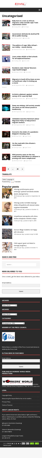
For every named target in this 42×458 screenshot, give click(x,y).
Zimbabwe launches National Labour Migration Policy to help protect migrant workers (25, 120)
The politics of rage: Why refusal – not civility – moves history (25, 46)
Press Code (13, 349)
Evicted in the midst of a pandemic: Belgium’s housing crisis (25, 133)
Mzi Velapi (26, 27)
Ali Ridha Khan (31, 49)
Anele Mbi (27, 38)
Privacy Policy (6, 402)
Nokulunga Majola (32, 98)
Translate (17, 182)
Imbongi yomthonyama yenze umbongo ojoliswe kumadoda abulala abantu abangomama (26, 191)
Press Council (26, 347)
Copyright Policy (7, 395)
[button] (39, 9)
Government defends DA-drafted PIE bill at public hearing (25, 35)
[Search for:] (21, 264)
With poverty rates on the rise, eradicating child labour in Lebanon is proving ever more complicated (26, 156)
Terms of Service (7, 405)
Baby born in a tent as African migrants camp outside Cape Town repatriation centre (25, 22)
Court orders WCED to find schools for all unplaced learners (24, 57)
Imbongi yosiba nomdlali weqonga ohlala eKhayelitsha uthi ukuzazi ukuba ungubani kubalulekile (26, 205)
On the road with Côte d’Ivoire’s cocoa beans (23, 144)
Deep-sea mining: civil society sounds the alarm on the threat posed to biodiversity (26, 107)
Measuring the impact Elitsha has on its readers (16, 398)
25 (17, 169)
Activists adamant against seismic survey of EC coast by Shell (25, 95)
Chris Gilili (26, 61)
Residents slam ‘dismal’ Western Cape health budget (24, 69)
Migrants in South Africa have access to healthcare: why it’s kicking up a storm (26, 81)
